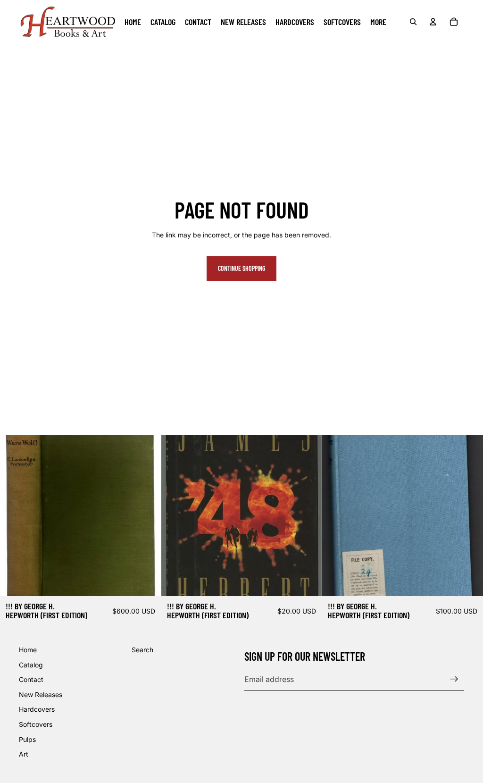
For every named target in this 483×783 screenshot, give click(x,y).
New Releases (40, 694)
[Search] (413, 21)
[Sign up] (454, 679)
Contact (31, 679)
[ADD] (146, 581)
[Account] (433, 21)
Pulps (27, 739)
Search (142, 650)
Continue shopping (241, 268)
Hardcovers (37, 710)
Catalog (31, 665)
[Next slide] (469, 515)
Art (23, 754)
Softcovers (35, 724)
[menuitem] (378, 22)
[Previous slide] (336, 515)
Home (28, 650)
